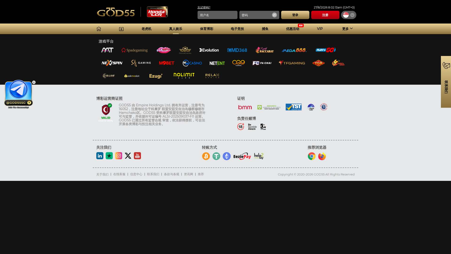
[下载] (121, 28)
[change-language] (348, 15)
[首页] (98, 28)
